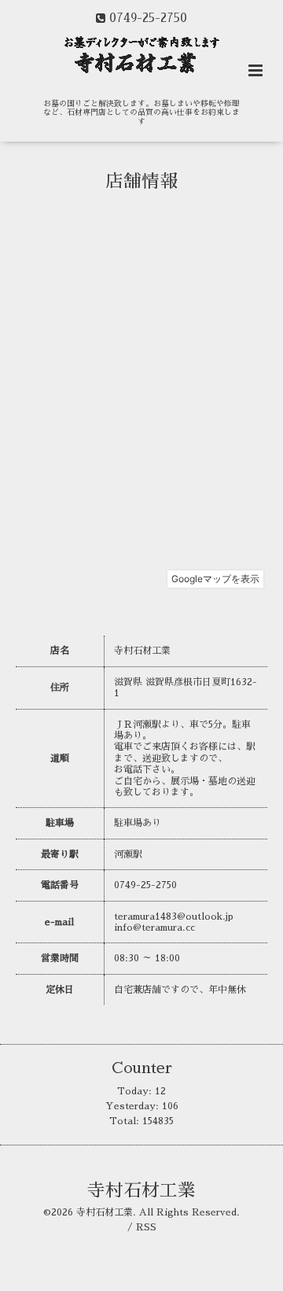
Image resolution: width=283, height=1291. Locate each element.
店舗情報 (141, 181)
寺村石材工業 (141, 1191)
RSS (146, 1227)
